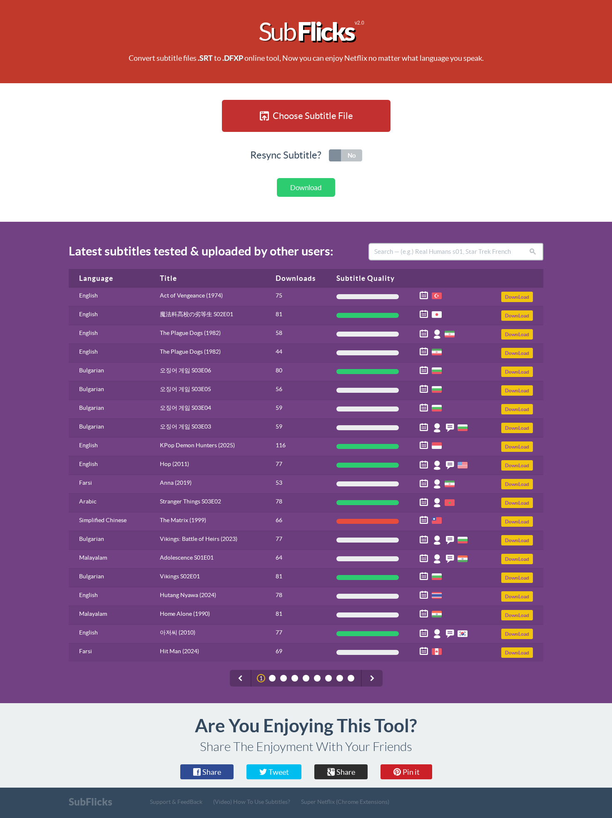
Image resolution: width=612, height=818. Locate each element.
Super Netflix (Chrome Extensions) (345, 801)
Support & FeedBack (176, 801)
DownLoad (517, 297)
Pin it (410, 772)
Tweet (278, 772)
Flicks (309, 31)
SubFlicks (90, 802)
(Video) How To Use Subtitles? (251, 801)
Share (211, 772)
